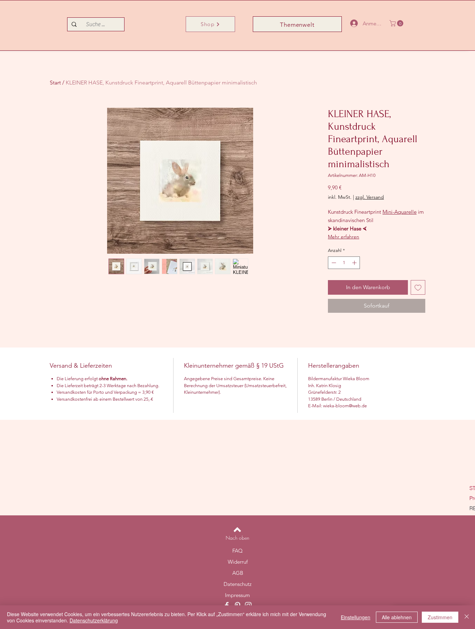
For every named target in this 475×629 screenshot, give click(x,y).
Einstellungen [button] (355, 617)
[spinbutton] (344, 263)
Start (55, 82)
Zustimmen (440, 617)
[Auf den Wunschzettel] (418, 287)
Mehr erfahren (343, 237)
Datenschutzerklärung (94, 620)
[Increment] (355, 263)
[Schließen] (466, 617)
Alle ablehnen (397, 617)
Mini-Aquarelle (400, 212)
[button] (397, 23)
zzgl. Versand (369, 197)
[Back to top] (237, 529)
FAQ (237, 550)
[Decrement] (333, 263)
